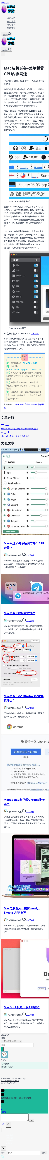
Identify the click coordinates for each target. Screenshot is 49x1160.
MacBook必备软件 (24, 404)
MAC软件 (11, 25)
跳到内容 (5, 2)
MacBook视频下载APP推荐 (22, 1007)
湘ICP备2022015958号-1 (10, 1081)
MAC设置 (11, 21)
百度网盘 (35, 333)
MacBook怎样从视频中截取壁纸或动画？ (19, 427)
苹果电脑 (11, 28)
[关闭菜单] (1, 1130)
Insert (31, 1120)
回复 (4, 1112)
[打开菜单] (3, 54)
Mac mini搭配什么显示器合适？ (15, 434)
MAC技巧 (11, 18)
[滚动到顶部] (3, 1124)
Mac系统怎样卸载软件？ (19, 613)
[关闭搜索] (3, 1148)
